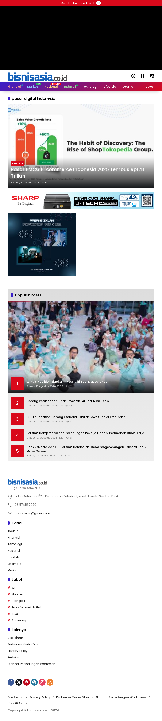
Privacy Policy (17, 651)
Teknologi (15, 544)
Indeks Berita (18, 703)
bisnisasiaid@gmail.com (32, 513)
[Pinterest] (26, 682)
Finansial (14, 537)
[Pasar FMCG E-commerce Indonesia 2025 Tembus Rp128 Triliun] (81, 146)
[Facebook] (11, 682)
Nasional (14, 551)
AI (13, 588)
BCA (15, 614)
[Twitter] (18, 682)
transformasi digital (26, 607)
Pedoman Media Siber (24, 644)
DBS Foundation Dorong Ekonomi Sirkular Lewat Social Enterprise (76, 417)
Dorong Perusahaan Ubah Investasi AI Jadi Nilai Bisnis (68, 401)
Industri (13, 531)
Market (13, 570)
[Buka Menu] (142, 75)
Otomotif (15, 564)
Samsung (19, 620)
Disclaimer (15, 638)
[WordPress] (34, 682)
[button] (133, 75)
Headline (17, 163)
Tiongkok (18, 601)
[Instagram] (42, 682)
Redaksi (13, 657)
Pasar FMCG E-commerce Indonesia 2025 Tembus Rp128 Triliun (77, 172)
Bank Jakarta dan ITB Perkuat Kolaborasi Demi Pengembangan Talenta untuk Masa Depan (86, 449)
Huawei (17, 594)
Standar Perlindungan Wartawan (31, 664)
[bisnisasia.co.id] (37, 76)
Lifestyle (14, 557)
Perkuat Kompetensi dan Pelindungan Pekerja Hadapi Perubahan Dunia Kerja (85, 433)
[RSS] (50, 682)
